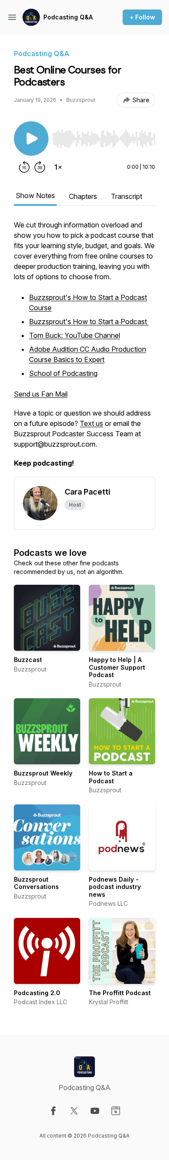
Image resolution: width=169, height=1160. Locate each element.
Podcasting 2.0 (37, 992)
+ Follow (142, 17)
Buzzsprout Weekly (43, 773)
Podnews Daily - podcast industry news (115, 887)
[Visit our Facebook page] (53, 1110)
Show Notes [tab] (35, 195)
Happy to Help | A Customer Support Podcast (117, 667)
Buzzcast (28, 659)
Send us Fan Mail (41, 394)
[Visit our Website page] (115, 1110)
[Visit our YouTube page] (95, 1110)
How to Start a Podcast (111, 777)
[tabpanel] (84, 348)
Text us (91, 423)
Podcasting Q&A (68, 17)
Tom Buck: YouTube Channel (74, 335)
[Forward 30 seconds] (40, 167)
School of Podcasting (63, 373)
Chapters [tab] (83, 196)
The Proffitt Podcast (120, 992)
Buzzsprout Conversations (36, 883)
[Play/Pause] (31, 138)
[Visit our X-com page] (74, 1110)
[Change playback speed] (58, 167)
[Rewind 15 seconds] (24, 167)
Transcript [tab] (126, 196)
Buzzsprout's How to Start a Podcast (89, 321)
